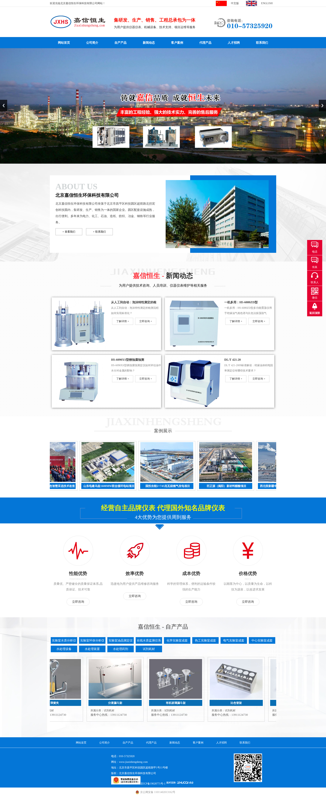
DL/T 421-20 (232, 359)
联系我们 (262, 42)
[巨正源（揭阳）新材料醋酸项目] (180, 481)
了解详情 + (122, 321)
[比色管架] (191, 697)
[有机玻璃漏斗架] (131, 697)
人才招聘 (234, 42)
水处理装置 (92, 649)
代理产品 (205, 42)
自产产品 (121, 42)
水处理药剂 (120, 649)
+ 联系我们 (99, 231)
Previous (3, 105)
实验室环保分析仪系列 (92, 641)
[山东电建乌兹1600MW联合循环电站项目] (63, 481)
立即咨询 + (145, 321)
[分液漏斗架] (70, 697)
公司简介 (92, 42)
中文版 (235, 3)
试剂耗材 (149, 649)
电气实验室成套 (233, 640)
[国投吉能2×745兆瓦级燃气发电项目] (121, 481)
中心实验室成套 (262, 640)
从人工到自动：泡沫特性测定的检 (133, 302)
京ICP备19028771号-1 (153, 783)
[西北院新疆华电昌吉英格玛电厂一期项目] (239, 481)
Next (322, 105)
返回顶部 (314, 313)
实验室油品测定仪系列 (120, 641)
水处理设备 (64, 649)
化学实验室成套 (177, 640)
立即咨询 (78, 601)
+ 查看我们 (68, 231)
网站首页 (64, 42)
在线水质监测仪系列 (149, 641)
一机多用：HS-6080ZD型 (241, 302)
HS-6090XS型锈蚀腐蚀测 (127, 359)
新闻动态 (149, 42)
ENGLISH (267, 3)
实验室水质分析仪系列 (64, 641)
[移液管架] (252, 697)
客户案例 (177, 42)
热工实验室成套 (205, 640)
